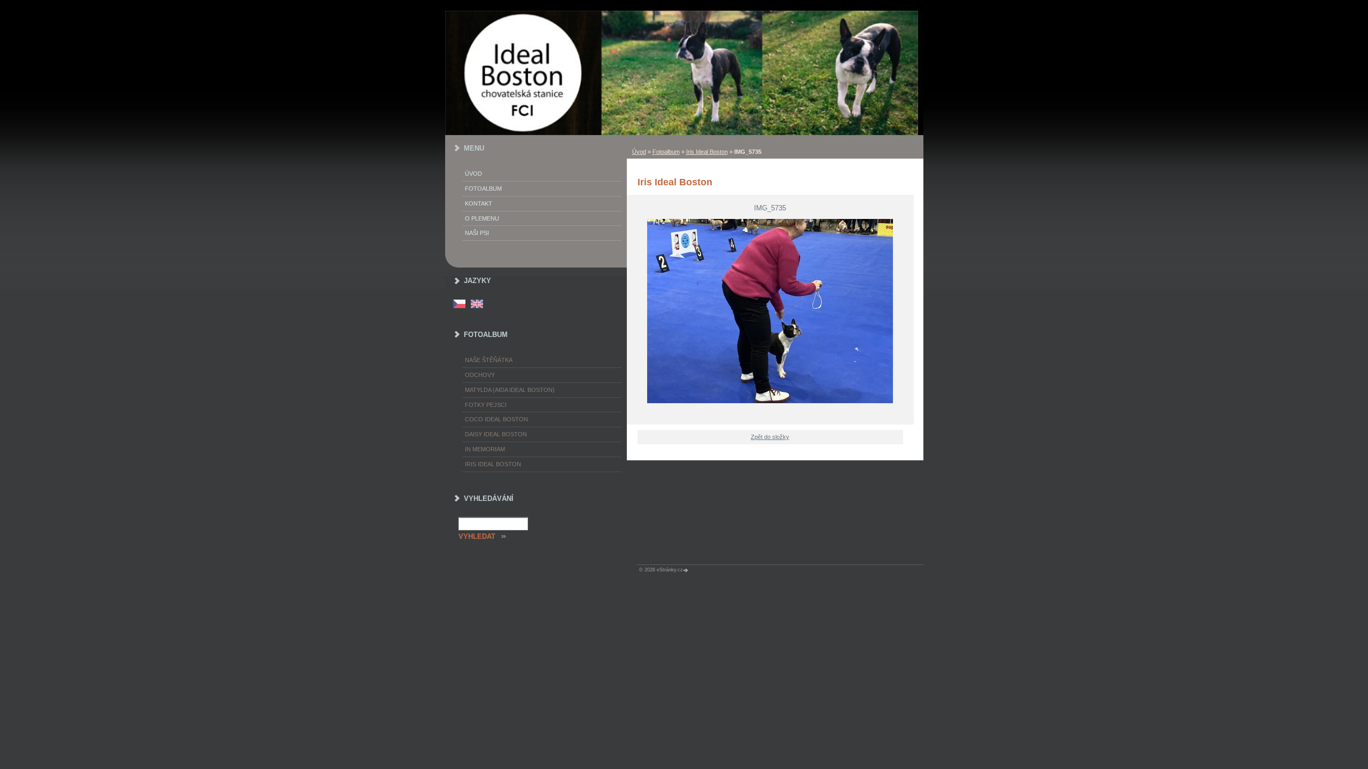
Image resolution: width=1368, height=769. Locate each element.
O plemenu (482, 218)
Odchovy (480, 375)
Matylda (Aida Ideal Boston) (510, 390)
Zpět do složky (770, 437)
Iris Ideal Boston (707, 151)
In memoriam (485, 449)
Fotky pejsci (486, 405)
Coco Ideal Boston (496, 419)
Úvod (639, 151)
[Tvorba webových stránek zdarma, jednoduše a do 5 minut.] (686, 570)
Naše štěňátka (488, 360)
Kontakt (478, 203)
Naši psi (477, 233)
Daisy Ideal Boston (496, 434)
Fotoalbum (666, 151)
